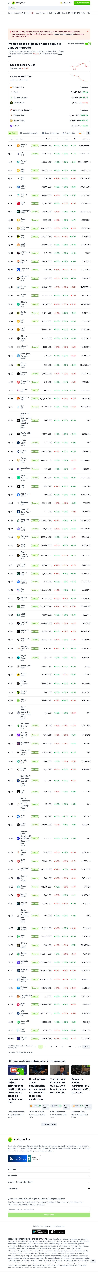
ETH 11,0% (81, 13)
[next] (75, 1047)
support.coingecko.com (64, 34)
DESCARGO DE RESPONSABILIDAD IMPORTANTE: (27, 1239)
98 (69, 1047)
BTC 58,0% (72, 13)
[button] (49, 1124)
